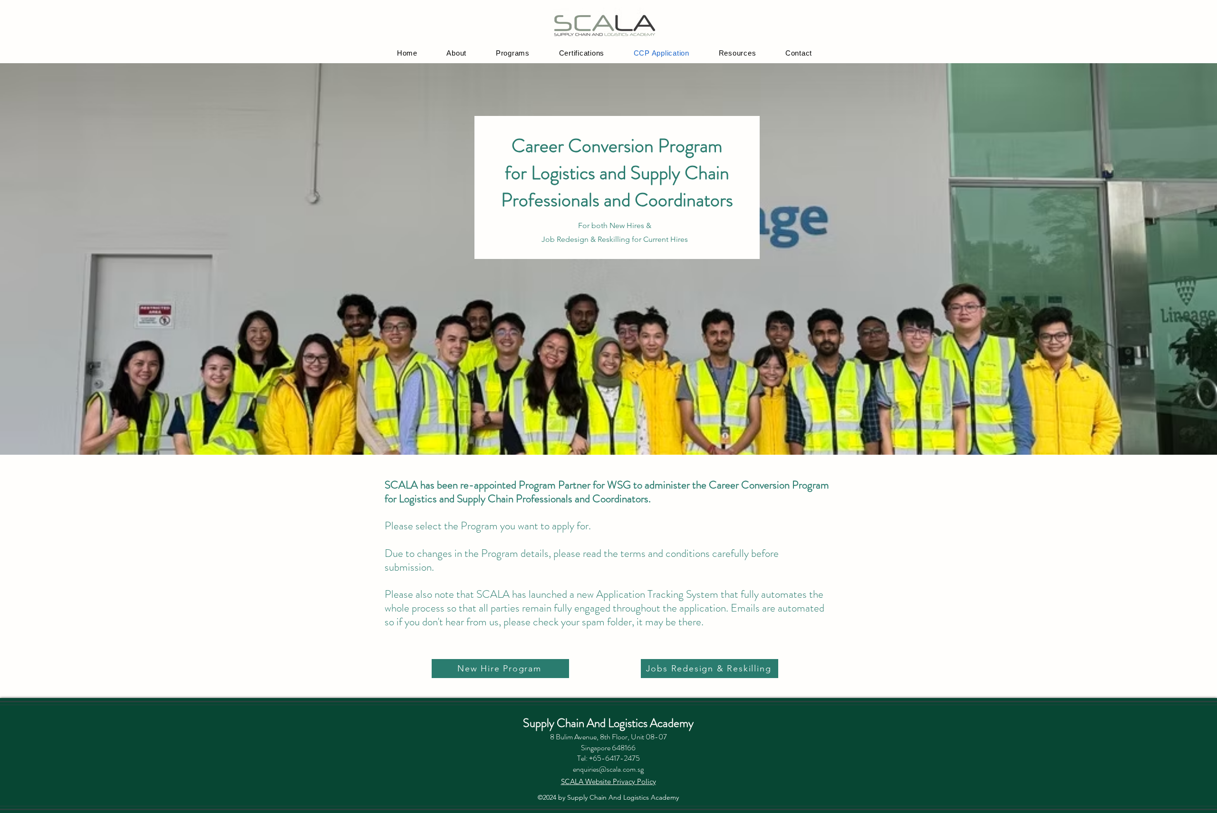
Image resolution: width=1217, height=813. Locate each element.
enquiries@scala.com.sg (608, 769)
